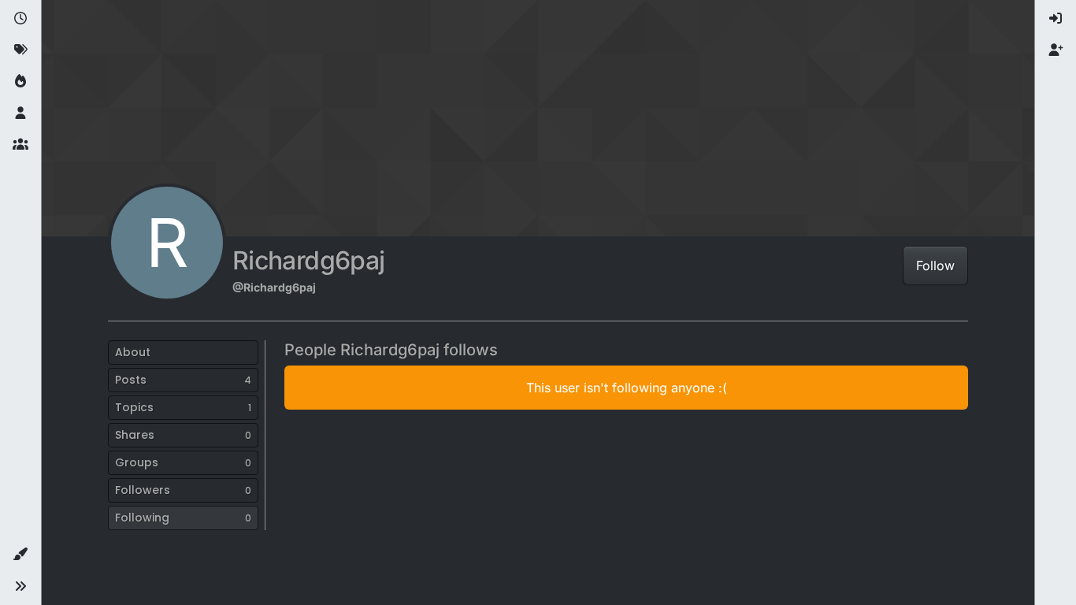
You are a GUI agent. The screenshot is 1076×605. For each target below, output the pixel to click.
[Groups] (20, 145)
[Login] (1055, 19)
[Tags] (20, 50)
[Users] (20, 113)
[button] (20, 554)
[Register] (1055, 50)
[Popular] (20, 82)
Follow (935, 265)
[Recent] (20, 19)
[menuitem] (1055, 19)
